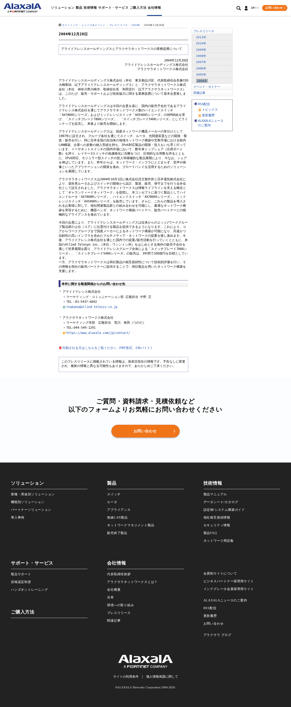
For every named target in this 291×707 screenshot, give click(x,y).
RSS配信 (204, 104)
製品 (79, 7)
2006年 (201, 68)
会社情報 (154, 7)
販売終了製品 (117, 533)
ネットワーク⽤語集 (218, 540)
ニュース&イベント (93, 25)
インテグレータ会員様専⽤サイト (228, 589)
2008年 (201, 56)
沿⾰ (110, 597)
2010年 (201, 43)
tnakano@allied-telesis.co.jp (91, 307)
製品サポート (21, 574)
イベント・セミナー (206, 86)
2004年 (135, 25)
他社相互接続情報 (216, 517)
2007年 (201, 62)
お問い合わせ (213, 623)
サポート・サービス (113, 7)
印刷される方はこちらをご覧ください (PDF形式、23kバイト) (107, 348)
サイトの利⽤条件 (126, 676)
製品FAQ (210, 533)
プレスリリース (118, 25)
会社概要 (113, 589)
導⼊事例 (17, 517)
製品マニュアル (215, 494)
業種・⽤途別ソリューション (33, 494)
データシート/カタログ (220, 502)
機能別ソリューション (28, 502)
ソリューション (63, 7)
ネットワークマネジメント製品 (130, 525)
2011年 (201, 37)
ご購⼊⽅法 (138, 7)
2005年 (201, 74)
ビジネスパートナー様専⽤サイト (228, 581)
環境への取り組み (120, 605)
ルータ (112, 502)
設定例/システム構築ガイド (224, 509)
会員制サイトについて (220, 573)
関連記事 (199, 92)
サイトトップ (70, 25)
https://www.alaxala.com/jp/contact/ (98, 333)
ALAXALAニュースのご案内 (225, 600)
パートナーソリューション (31, 509)
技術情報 (90, 7)
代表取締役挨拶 (119, 574)
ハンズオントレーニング (29, 589)
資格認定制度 (21, 582)
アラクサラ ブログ (217, 635)
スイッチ (113, 494)
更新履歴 (208, 115)
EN (257, 8)
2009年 (201, 49)
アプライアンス (119, 509)
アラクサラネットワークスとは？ (132, 582)
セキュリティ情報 (216, 525)
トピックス (210, 109)
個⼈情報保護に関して (162, 676)
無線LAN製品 (117, 517)
